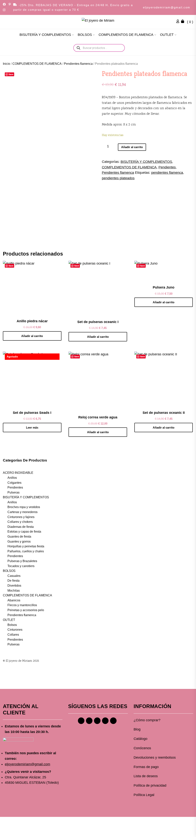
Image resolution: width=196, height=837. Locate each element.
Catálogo (140, 739)
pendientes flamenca (167, 173)
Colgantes (14, 482)
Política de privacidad (150, 785)
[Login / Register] (178, 22)
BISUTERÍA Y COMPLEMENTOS (45, 34)
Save (11, 74)
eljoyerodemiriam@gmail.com (166, 7)
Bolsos (12, 624)
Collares (13, 634)
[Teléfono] (105, 720)
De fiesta (13, 580)
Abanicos (13, 600)
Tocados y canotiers (20, 566)
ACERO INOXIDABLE (18, 472)
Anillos (12, 477)
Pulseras (13, 492)
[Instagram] (89, 720)
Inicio (6, 63)
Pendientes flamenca (78, 63)
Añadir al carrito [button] (32, 336)
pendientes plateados (118, 178)
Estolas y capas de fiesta (24, 531)
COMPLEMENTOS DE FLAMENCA (126, 34)
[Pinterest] (97, 720)
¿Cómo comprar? (147, 720)
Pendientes (167, 167)
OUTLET (167, 34)
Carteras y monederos (22, 512)
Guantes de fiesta (19, 536)
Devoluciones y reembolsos (155, 757)
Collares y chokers (20, 521)
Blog (137, 729)
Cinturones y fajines (20, 517)
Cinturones (14, 629)
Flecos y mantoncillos (22, 605)
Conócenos (142, 748)
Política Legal (144, 795)
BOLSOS (85, 34)
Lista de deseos (146, 776)
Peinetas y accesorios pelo (25, 610)
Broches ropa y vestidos (23, 507)
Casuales (13, 575)
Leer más (32, 427)
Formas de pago (146, 767)
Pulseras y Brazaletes (22, 561)
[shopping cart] (183, 22)
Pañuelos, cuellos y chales (25, 551)
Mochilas (13, 590)
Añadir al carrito (132, 147)
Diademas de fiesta (20, 526)
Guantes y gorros (19, 541)
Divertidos (14, 585)
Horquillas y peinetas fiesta (25, 546)
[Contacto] (113, 720)
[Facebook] (81, 720)
